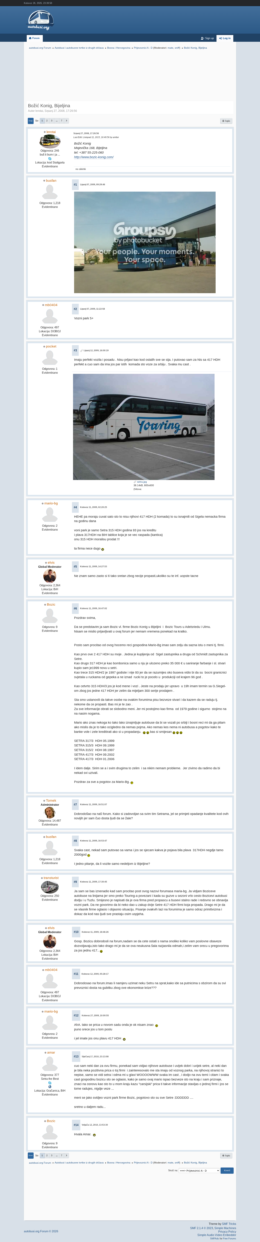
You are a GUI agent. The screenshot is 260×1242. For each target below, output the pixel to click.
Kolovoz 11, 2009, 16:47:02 (93, 608)
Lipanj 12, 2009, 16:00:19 (96, 350)
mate (170, 47)
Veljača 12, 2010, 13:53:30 (95, 1125)
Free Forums (229, 1238)
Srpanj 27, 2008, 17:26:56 (86, 133)
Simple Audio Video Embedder (216, 1235)
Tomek (51, 800)
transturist (51, 878)
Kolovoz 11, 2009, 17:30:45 (93, 882)
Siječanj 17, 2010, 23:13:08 (95, 1057)
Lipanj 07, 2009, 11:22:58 (92, 309)
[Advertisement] (130, 75)
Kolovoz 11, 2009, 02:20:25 (93, 507)
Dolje (31, 121)
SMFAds (214, 1238)
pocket (51, 346)
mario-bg (51, 503)
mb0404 (51, 305)
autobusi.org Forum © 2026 (41, 1231)
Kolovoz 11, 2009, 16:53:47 (93, 841)
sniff (177, 47)
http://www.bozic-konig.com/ (94, 157)
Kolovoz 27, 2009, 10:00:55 (95, 1015)
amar (51, 1052)
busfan (51, 180)
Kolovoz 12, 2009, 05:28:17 (95, 974)
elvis (51, 562)
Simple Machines (225, 1228)
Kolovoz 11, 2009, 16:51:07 (93, 804)
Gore (31, 1155)
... (56, 120)
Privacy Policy (227, 1231)
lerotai (51, 132)
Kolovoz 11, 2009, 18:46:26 (95, 932)
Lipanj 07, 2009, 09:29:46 (92, 184)
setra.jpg (141, 481)
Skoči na (172, 1170)
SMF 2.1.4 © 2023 (201, 1228)
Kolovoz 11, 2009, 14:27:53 (93, 566)
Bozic (51, 604)
